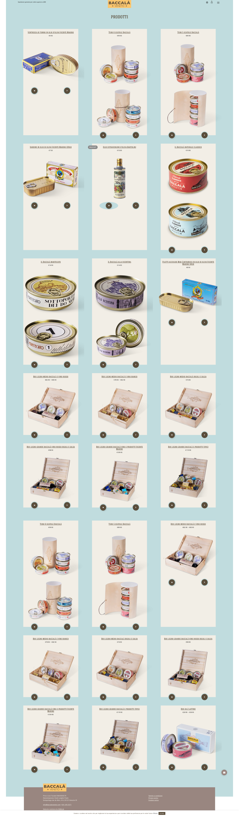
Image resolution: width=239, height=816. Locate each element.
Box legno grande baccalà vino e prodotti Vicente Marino (119, 448)
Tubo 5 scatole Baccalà (188, 32)
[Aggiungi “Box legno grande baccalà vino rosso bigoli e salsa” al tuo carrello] (34, 505)
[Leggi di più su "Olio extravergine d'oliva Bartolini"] (108, 205)
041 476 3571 (66, 805)
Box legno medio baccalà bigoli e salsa (188, 376)
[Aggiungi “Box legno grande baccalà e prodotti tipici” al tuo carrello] (172, 505)
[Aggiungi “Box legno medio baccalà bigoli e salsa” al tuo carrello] (172, 435)
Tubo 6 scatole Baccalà (119, 32)
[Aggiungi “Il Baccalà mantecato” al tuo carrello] (34, 364)
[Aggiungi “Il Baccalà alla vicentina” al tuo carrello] (103, 364)
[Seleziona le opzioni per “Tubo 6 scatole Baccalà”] (103, 135)
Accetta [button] (162, 813)
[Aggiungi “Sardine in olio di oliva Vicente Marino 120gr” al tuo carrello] (34, 205)
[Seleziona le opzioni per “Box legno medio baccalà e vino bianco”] (103, 435)
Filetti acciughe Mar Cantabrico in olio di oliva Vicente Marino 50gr (188, 263)
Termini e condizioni (155, 796)
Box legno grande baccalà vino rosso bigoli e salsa (51, 447)
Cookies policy (153, 800)
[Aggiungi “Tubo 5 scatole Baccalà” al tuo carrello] (172, 135)
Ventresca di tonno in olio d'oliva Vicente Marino (51, 32)
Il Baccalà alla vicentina (119, 262)
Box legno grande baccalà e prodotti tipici (188, 447)
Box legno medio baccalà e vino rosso (50, 376)
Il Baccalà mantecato (51, 262)
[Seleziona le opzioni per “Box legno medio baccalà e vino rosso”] (34, 435)
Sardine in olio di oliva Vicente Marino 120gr (51, 147)
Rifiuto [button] (155, 813)
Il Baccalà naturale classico (188, 147)
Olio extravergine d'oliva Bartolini (119, 147)
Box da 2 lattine (188, 709)
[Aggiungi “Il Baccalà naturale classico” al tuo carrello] (172, 250)
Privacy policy (153, 798)
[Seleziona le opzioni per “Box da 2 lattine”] (172, 767)
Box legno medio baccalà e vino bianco (119, 376)
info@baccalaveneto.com (51, 805)
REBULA (61, 809)
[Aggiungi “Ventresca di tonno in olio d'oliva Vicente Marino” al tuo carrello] (34, 90)
